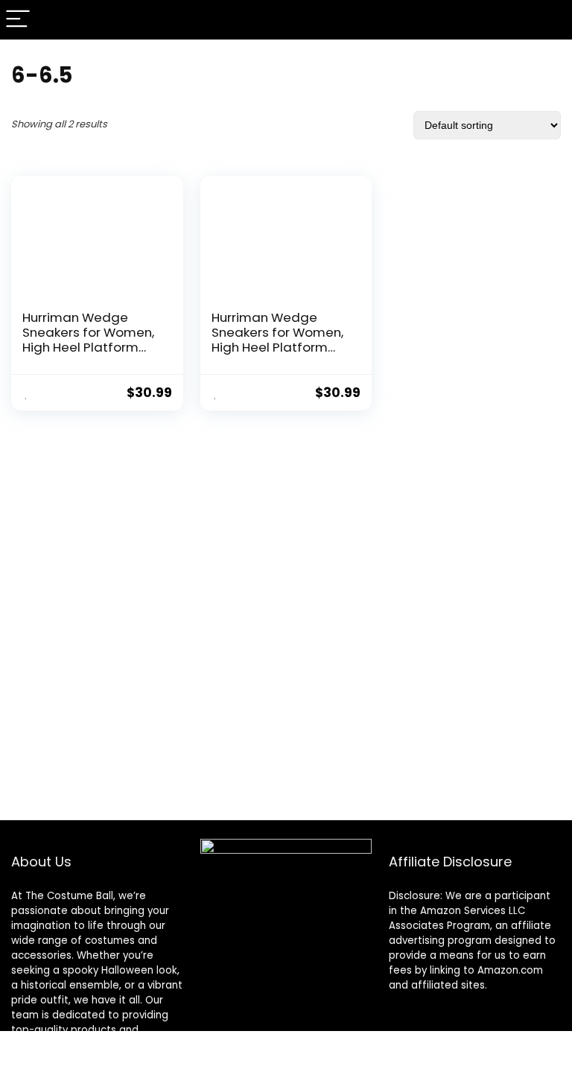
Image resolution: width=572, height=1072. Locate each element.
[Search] (549, 19)
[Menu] (18, 19)
